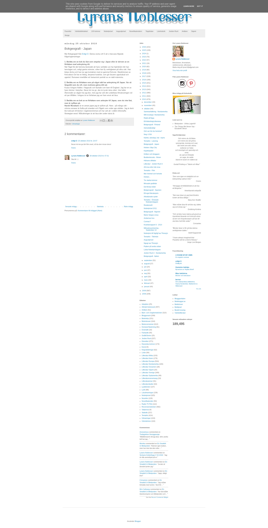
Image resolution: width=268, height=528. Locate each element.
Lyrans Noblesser (78, 156)
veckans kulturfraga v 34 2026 (151, 455)
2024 (144, 54)
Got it (200, 6)
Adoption (145, 304)
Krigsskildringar (148, 350)
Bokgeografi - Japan (151, 144)
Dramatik (145, 330)
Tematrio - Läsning (151, 141)
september (148, 260)
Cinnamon (144, 480)
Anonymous (144, 432)
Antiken (185, 31)
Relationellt (148, 205)
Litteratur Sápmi (148, 370)
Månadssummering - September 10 (151, 229)
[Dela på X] (106, 120)
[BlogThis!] (103, 120)
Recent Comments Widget (159, 497)
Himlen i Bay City (150, 148)
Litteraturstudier (148, 384)
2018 (144, 73)
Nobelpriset (108, 31)
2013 (144, 89)
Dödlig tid (178, 263)
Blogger (138, 521)
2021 (144, 63)
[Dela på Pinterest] (111, 120)
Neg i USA (148, 134)
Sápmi (193, 31)
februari (147, 283)
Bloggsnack (146, 316)
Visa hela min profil (180, 70)
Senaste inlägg (71, 207)
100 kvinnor (95, 31)
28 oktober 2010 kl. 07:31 (99, 156)
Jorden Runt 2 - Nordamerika (155, 253)
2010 (144, 99)
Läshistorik (161, 31)
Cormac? (147, 222)
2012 (144, 93)
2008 (144, 294)
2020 (144, 67)
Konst (144, 347)
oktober (147, 109)
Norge (67, 35)
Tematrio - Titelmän (151, 237)
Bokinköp (145, 318)
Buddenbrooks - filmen (152, 157)
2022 (144, 60)
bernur (178, 280)
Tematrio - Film (149, 170)
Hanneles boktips (182, 267)
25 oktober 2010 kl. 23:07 (87, 141)
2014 (144, 86)
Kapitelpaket (148, 151)
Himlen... (147, 177)
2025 (144, 50)
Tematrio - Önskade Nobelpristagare (151, 201)
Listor (144, 353)
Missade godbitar (150, 183)
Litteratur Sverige (148, 373)
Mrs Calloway (145, 489)
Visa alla (198, 289)
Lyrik (143, 390)
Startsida (100, 207)
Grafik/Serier (146, 336)
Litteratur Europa (148, 361)
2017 (144, 76)
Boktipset (178, 307)
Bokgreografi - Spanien (152, 190)
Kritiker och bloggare (152, 154)
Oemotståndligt (149, 128)
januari (147, 287)
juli (145, 267)
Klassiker (145, 341)
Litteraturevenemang (149, 378)
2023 (144, 57)
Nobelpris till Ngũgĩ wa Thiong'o (156, 233)
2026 (144, 47)
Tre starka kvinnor (150, 180)
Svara (73, 148)
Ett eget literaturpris (151, 193)
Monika (142, 443)
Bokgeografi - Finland (152, 125)
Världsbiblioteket (81, 31)
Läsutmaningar (147, 393)
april (146, 277)
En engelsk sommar (182, 257)
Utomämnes (146, 421)
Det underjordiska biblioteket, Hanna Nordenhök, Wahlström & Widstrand (186, 284)
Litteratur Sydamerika (150, 376)
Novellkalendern (135, 31)
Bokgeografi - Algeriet (152, 212)
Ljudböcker (146, 387)
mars (146, 280)
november (148, 105)
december (148, 102)
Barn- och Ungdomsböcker (152, 313)
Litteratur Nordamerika (150, 364)
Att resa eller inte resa (152, 167)
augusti (147, 264)
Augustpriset (121, 31)
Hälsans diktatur (150, 161)
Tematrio (145, 415)
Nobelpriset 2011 (150, 208)
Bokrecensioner (148, 324)
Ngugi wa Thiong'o (151, 243)
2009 (144, 291)
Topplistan (149, 31)
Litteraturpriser (147, 381)
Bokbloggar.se (180, 301)
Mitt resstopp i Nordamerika (154, 115)
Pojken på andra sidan (152, 246)
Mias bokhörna (181, 273)
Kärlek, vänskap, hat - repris (154, 138)
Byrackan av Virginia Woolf (184, 269)
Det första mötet (150, 187)
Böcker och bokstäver (183, 275)
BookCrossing (180, 310)
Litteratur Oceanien (149, 367)
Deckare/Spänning (149, 327)
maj (145, 273)
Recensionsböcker (149, 407)
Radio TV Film (147, 404)
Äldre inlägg (128, 207)
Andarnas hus (149, 218)
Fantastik (145, 333)
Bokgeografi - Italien (151, 256)
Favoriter (68, 31)
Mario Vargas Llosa (151, 215)
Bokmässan (146, 321)
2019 (144, 70)
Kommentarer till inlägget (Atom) (90, 211)
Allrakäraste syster (151, 197)
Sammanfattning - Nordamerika (156, 112)
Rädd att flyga (149, 118)
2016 (144, 80)
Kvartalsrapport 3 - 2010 (153, 225)
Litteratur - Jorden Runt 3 (153, 164)
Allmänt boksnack (148, 307)
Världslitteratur (180, 313)
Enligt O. (85, 54)
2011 (144, 96)
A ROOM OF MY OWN (183, 255)
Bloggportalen (180, 299)
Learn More (188, 6)
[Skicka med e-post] (101, 120)
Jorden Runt (173, 31)
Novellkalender (147, 401)
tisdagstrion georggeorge (150, 434)
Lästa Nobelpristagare (152, 250)
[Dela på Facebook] (109, 120)
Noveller (145, 398)
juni (145, 270)
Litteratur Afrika (147, 356)
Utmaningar (76, 124)
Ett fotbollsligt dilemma (152, 121)
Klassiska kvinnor (148, 344)
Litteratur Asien (147, 358)
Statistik (145, 413)
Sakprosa (145, 410)
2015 (144, 83)
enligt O (74, 141)
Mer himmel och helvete (153, 174)
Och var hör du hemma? (153, 131)
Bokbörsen (179, 304)
